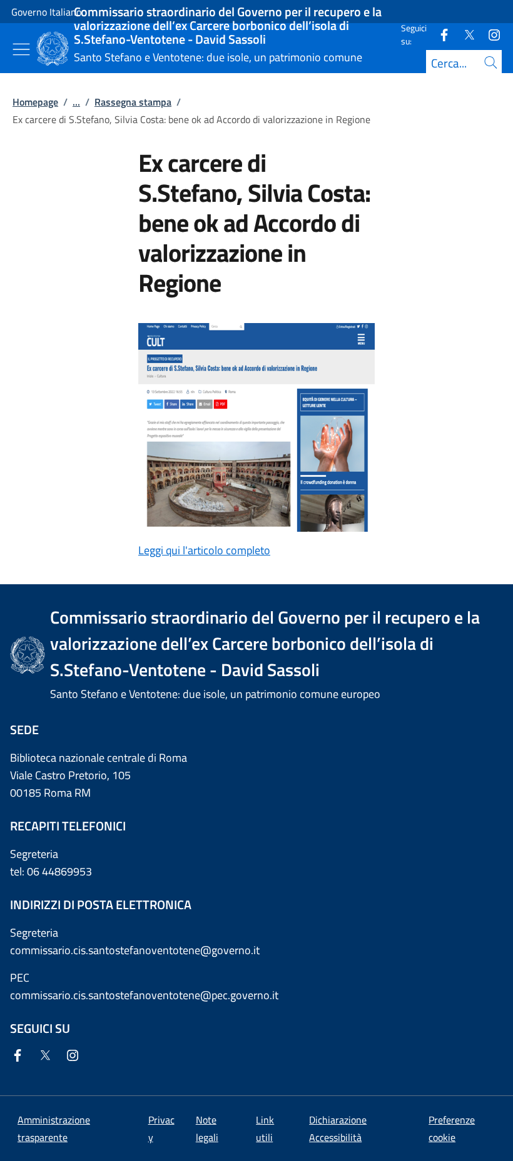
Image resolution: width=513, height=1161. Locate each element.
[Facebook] (439, 34)
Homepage (35, 101)
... (76, 101)
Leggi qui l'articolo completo (204, 550)
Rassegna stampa (132, 101)
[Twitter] (464, 34)
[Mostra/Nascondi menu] (21, 49)
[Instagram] (489, 34)
